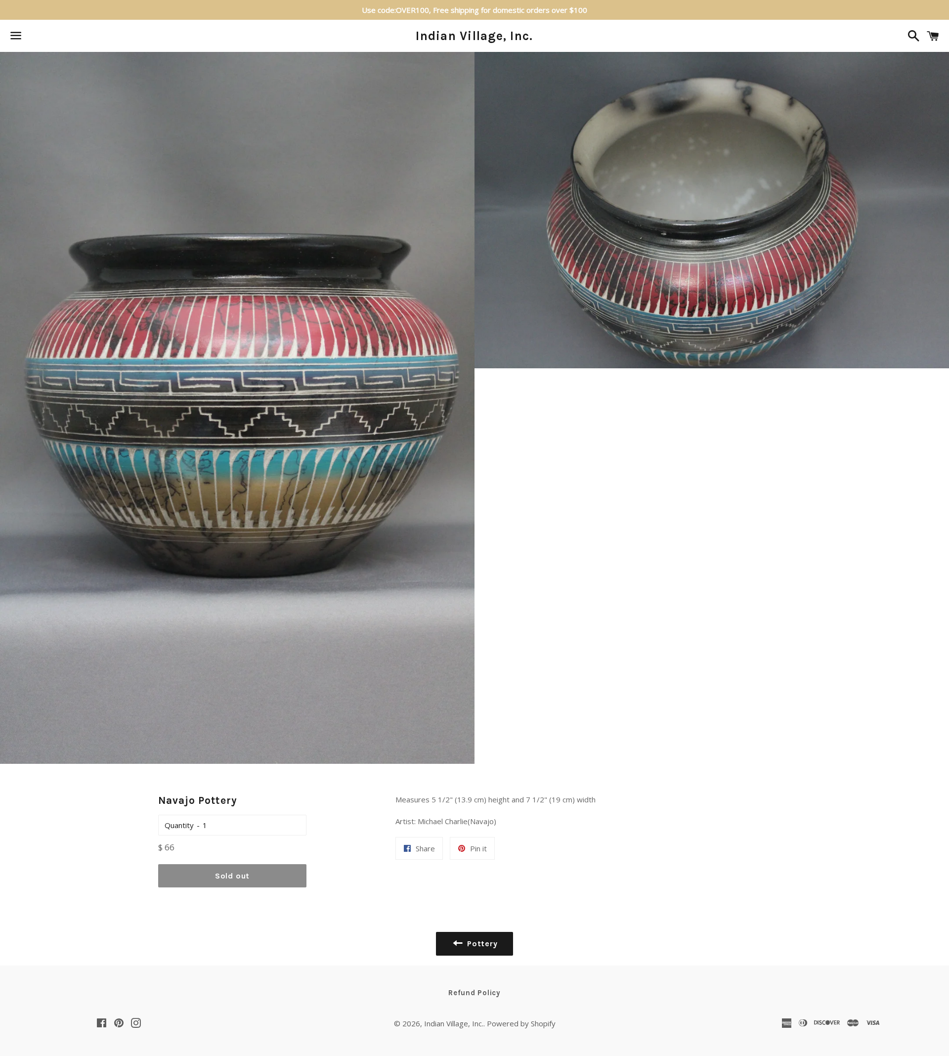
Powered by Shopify (521, 1023)
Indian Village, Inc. (474, 36)
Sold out (232, 875)
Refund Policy (474, 992)
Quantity (179, 825)
